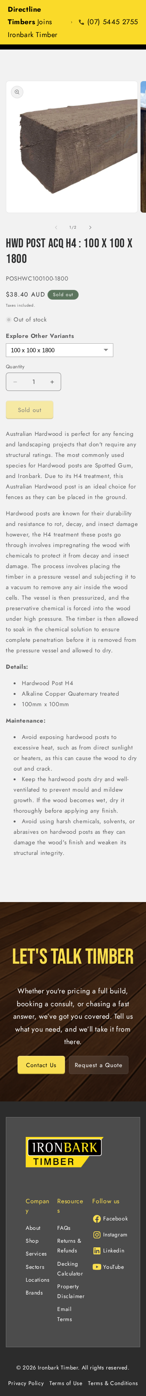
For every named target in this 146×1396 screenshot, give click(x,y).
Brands (34, 1293)
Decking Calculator (70, 1268)
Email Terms (64, 1314)
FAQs (63, 1228)
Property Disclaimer (70, 1291)
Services (36, 1253)
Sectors (35, 1267)
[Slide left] (56, 227)
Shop (32, 1241)
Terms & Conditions (113, 1383)
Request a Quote (99, 1065)
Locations (37, 1280)
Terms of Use (65, 1383)
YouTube (113, 1267)
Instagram (115, 1234)
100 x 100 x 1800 (33, 350)
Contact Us (41, 1065)
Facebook (115, 1218)
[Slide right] (90, 227)
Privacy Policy (26, 1383)
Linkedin (113, 1250)
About (33, 1228)
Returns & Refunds (69, 1245)
